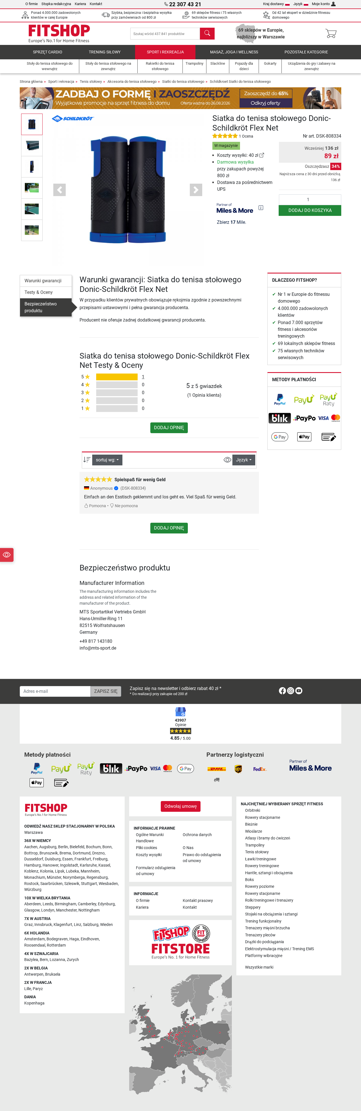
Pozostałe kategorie (306, 52)
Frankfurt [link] (82, 859)
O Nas (188, 847)
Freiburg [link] (100, 859)
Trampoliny (255, 845)
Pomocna (97, 506)
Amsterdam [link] (34, 939)
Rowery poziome (259, 886)
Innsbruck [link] (43, 924)
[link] (261, 155)
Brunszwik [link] (48, 853)
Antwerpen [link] (33, 974)
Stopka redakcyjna (56, 4)
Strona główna (31, 81)
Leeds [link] (48, 904)
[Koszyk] (332, 34)
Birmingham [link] (65, 904)
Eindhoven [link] (90, 939)
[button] (32, 124)
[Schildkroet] (73, 118)
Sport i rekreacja (165, 52)
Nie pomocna (126, 506)
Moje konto (321, 4)
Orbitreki (252, 810)
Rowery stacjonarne (262, 817)
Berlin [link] (63, 847)
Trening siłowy (104, 52)
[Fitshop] (59, 33)
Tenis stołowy (91, 81)
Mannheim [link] (90, 871)
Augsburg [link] (47, 847)
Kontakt (96, 4)
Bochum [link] (93, 847)
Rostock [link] (31, 883)
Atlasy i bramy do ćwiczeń (267, 838)
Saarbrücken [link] (51, 883)
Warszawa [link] (33, 832)
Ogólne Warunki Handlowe (150, 837)
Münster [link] (54, 877)
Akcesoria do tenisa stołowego (132, 81)
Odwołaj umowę (180, 806)
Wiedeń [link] (106, 924)
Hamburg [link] (32, 865)
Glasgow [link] (31, 910)
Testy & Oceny (39, 292)
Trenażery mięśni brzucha (267, 928)
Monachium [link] (34, 877)
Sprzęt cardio (47, 52)
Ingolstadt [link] (69, 865)
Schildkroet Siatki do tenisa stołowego (240, 81)
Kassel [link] (104, 865)
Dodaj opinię (169, 427)
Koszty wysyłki (149, 854)
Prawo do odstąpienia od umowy (202, 857)
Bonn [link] (107, 847)
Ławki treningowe (260, 859)
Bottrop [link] (31, 853)
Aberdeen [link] (32, 904)
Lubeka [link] (72, 871)
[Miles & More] (311, 764)
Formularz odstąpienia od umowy (155, 870)
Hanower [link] (50, 865)
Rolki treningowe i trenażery (269, 900)
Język (298, 4)
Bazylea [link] (31, 959)
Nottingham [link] (89, 910)
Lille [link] (27, 988)
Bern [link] (44, 959)
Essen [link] (67, 859)
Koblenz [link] (31, 871)
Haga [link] (74, 939)
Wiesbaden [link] (108, 883)
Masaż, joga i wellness (234, 52)
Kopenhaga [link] (34, 1003)
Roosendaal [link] (34, 945)
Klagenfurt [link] (63, 924)
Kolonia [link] (46, 871)
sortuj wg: (105, 460)
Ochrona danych (197, 834)
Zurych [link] (73, 959)
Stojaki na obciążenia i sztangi (271, 914)
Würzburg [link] (32, 889)
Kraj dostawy (273, 4)
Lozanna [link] (57, 959)
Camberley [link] (87, 904)
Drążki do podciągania (264, 941)
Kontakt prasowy (198, 900)
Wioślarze (253, 831)
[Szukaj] (207, 34)
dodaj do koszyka (310, 210)
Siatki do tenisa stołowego (183, 81)
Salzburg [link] (90, 924)
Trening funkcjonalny (263, 921)
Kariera (80, 4)
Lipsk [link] (59, 871)
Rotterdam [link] (56, 945)
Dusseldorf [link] (33, 859)
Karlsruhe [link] (88, 865)
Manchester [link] (66, 910)
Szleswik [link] (71, 883)
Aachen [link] (31, 847)
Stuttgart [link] (89, 883)
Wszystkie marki (259, 967)
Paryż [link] (38, 988)
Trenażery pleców (260, 935)
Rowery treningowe (262, 865)
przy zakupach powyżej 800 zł (240, 168)
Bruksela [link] (52, 974)
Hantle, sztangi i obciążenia (269, 873)
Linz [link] (77, 924)
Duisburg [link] (53, 859)
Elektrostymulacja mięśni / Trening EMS (279, 949)
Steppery (253, 907)
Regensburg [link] (97, 877)
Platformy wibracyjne (263, 955)
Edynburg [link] (106, 904)
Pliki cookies (146, 847)
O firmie (31, 4)
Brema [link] (65, 853)
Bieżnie (251, 824)
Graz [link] (28, 924)
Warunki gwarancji (43, 280)
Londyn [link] (47, 910)
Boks (249, 879)
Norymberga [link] (74, 877)
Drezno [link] (98, 853)
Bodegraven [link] (57, 939)
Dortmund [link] (82, 853)
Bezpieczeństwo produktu (41, 307)
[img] (261, 207)
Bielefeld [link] (77, 847)
